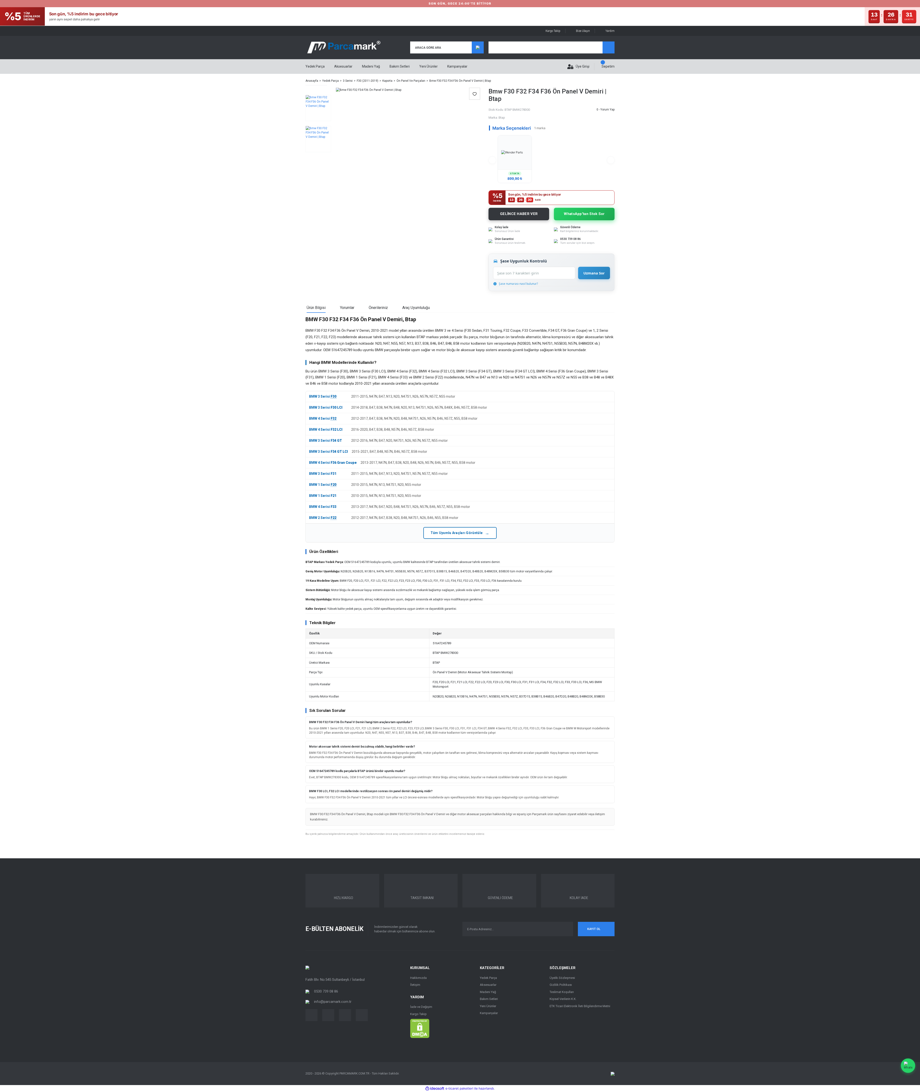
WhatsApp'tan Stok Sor (584, 214)
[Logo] (343, 47)
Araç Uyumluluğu (416, 307)
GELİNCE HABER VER (519, 214)
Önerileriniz (378, 307)
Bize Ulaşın (583, 31)
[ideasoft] (434, 1088)
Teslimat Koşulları (562, 992)
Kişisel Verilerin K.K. (563, 999)
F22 (333, 518)
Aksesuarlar (488, 985)
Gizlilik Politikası (561, 985)
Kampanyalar (457, 66)
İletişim (415, 985)
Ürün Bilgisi (316, 307)
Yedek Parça (488, 978)
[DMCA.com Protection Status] (419, 1028)
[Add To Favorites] (474, 94)
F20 (333, 485)
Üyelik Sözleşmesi (562, 978)
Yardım (610, 31)
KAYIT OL (593, 929)
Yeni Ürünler (428, 66)
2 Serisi (324, 518)
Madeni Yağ (488, 992)
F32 (333, 418)
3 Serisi (324, 396)
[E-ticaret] (459, 1088)
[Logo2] (307, 967)
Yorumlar (347, 307)
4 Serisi (324, 418)
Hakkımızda (418, 978)
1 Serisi (324, 485)
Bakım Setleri (489, 999)
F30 (333, 396)
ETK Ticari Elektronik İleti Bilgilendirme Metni (580, 1006)
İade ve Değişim (421, 1007)
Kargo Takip (553, 31)
